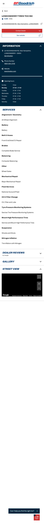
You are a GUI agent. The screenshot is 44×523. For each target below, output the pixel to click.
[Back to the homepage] (23, 4)
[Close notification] (37, 511)
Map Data (25, 295)
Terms (30, 295)
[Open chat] (37, 517)
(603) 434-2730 (9, 63)
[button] (34, 515)
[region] (22, 285)
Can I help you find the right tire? (22, 511)
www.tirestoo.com (10, 71)
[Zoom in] (39, 284)
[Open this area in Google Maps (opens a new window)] (5, 295)
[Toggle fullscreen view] (39, 277)
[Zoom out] (39, 288)
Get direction (8, 56)
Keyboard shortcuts (17, 295)
